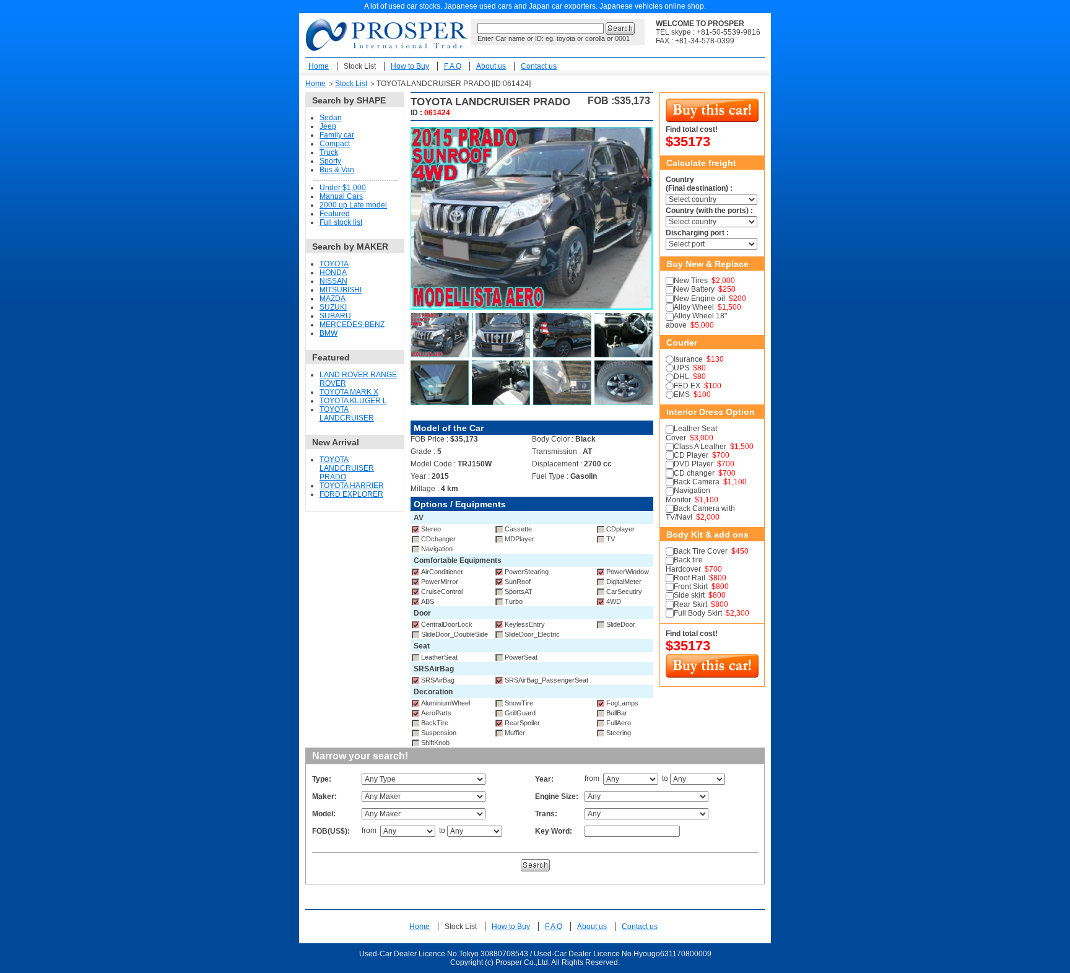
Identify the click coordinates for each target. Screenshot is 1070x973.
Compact (335, 143)
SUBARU (335, 316)
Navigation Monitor (688, 495)
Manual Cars (341, 196)
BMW (328, 333)
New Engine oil (699, 298)
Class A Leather (700, 446)
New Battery (694, 289)
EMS (682, 394)
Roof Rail (689, 578)
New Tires (691, 280)
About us (491, 66)
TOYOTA (334, 264)
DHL (681, 376)
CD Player (691, 455)
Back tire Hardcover (684, 564)
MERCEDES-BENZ (352, 324)
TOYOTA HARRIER (352, 485)
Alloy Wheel (694, 307)
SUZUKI (333, 307)
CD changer (694, 473)
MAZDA (333, 298)
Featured (335, 213)
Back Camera (697, 482)
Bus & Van (337, 169)
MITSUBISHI (341, 290)
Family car (337, 135)
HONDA (333, 272)
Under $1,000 (343, 187)
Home (318, 66)
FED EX (687, 386)
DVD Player (693, 464)
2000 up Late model (353, 205)
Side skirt (689, 595)
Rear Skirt (690, 604)
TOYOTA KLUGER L (353, 400)
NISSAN (333, 281)
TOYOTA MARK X (349, 392)
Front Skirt (691, 586)
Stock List (360, 66)
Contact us (539, 66)
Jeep (328, 126)
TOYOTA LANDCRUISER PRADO (347, 468)
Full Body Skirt (698, 613)
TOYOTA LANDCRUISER (347, 413)
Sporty (330, 161)
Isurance (688, 359)
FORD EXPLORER (351, 494)
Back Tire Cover (701, 551)
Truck (329, 152)
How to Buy (410, 66)
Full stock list (341, 222)
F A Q (452, 66)
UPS (681, 368)
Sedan (331, 117)
